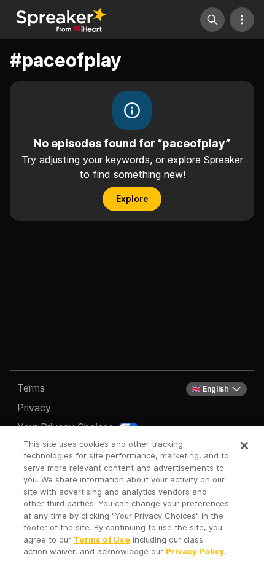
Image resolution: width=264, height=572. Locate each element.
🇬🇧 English (210, 388)
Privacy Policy (195, 551)
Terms (31, 388)
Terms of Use (102, 539)
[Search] (212, 19)
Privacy (34, 407)
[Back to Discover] (61, 19)
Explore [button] (132, 198)
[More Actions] (242, 19)
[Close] (244, 445)
